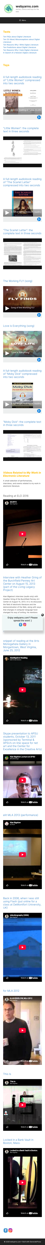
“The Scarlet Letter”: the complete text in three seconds (22, 232)
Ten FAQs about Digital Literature (17, 37)
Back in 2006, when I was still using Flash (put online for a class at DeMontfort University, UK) (22, 903)
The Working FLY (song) (17, 281)
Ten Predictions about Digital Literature (19, 47)
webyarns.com (27, 6)
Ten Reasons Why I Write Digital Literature (20, 45)
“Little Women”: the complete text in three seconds (21, 130)
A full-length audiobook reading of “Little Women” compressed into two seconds (22, 80)
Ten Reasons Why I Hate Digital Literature (20, 50)
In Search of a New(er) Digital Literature (20, 53)
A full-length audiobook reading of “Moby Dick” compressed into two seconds (22, 374)
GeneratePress (35, 1242)
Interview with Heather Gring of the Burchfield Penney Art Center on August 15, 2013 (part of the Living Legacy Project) (22, 584)
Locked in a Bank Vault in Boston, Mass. (18, 1141)
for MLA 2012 (11, 990)
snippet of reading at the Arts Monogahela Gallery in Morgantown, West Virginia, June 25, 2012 (21, 645)
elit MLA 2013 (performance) (20, 815)
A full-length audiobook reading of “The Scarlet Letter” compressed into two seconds (22, 182)
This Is (7, 1074)
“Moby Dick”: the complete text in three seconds (22, 423)
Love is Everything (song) (18, 325)
